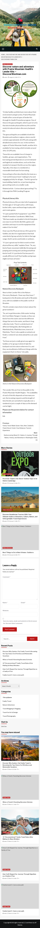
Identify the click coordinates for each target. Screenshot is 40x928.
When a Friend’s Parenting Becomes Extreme (17, 659)
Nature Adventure (7, 64)
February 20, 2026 (13, 555)
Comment (6, 577)
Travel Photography (9, 716)
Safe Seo (4, 726)
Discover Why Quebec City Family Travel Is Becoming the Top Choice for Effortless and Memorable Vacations (20, 654)
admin (5, 77)
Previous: (18, 426)
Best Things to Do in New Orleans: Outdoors (18, 552)
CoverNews (28, 922)
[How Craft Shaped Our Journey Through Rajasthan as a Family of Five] (20, 859)
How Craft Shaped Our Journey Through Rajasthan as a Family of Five (20, 670)
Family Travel (7, 701)
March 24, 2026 (12, 913)
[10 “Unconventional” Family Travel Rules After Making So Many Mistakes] (20, 822)
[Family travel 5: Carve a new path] (20, 896)
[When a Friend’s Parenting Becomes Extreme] (20, 787)
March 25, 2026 (12, 878)
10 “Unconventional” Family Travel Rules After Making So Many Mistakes (18, 664)
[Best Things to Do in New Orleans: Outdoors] (20, 537)
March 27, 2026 (12, 804)
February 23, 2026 (13, 483)
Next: (20, 436)
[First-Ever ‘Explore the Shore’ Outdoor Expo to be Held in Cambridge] (20, 463)
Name (5, 602)
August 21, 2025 (14, 77)
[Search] (37, 48)
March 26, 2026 (12, 841)
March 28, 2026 (12, 769)
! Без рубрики (7, 697)
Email (23, 602)
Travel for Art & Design (10, 712)
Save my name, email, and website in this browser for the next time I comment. (20, 622)
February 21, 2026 (13, 521)
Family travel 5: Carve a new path (13, 675)
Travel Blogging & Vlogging (11, 708)
